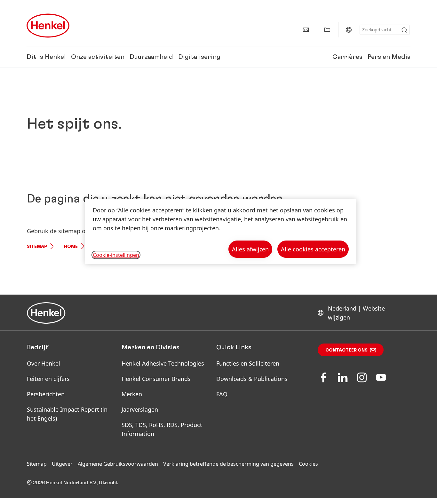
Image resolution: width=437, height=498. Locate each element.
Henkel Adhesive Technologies (163, 363)
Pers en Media (389, 57)
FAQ (221, 394)
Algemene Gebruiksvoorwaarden (118, 463)
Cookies (308, 463)
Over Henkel (43, 363)
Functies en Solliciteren (247, 363)
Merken (132, 394)
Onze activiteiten (97, 57)
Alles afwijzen (250, 249)
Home (71, 246)
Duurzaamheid (151, 57)
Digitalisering (199, 57)
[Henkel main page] (48, 25)
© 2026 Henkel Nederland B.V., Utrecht (72, 482)
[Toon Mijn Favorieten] (327, 29)
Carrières (347, 57)
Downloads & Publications (252, 379)
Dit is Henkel (46, 57)
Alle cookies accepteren (313, 249)
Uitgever (62, 463)
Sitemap (37, 246)
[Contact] (306, 29)
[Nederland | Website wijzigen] (348, 29)
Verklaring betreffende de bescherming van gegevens (228, 463)
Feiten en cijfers (48, 379)
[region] (220, 231)
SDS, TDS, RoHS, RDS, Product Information (162, 429)
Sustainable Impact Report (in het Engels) (67, 414)
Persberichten (46, 394)
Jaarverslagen (140, 409)
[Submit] (404, 30)
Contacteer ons (346, 350)
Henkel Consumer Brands (156, 379)
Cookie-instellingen (116, 255)
